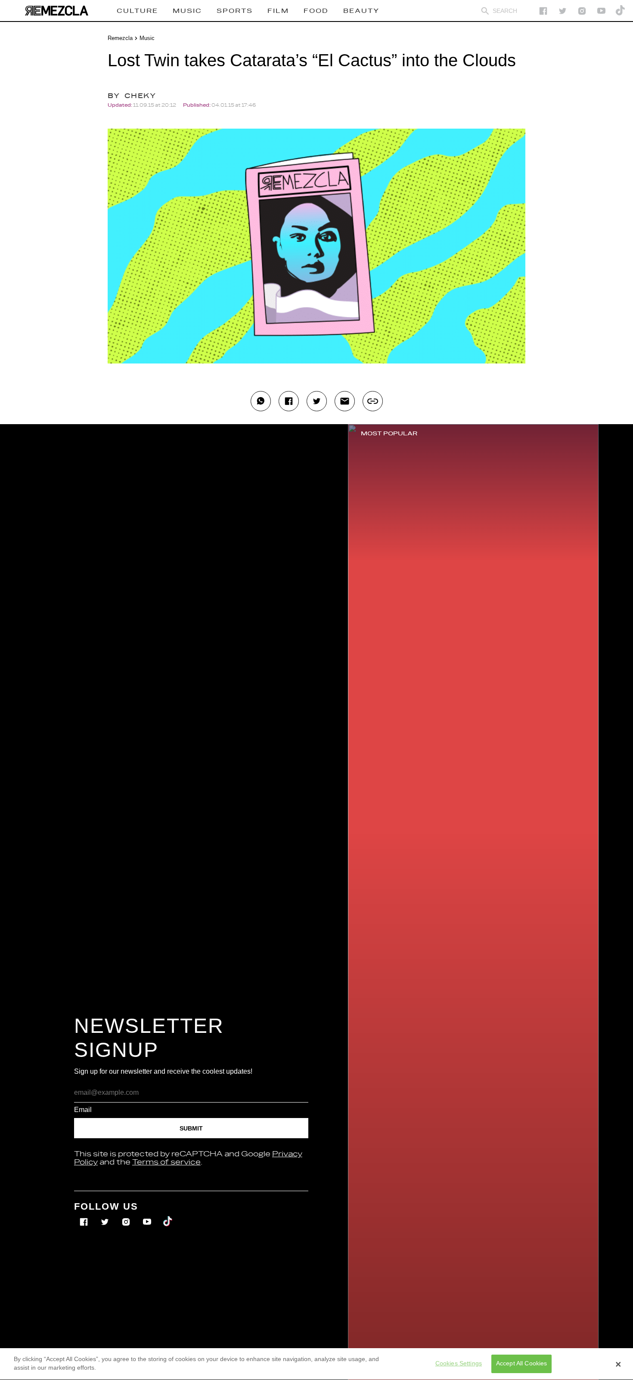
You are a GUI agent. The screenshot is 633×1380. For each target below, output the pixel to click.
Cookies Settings (458, 1363)
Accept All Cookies (521, 1363)
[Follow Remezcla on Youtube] (147, 1216)
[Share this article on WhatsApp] (261, 401)
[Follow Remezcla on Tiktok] (168, 1216)
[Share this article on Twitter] (317, 401)
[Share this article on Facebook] (289, 401)
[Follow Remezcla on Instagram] (582, 11)
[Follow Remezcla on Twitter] (105, 1216)
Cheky (140, 96)
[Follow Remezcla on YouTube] (601, 11)
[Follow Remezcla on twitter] (562, 11)
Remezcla (120, 38)
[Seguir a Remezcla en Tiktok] (620, 11)
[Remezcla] (56, 10)
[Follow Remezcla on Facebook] (543, 11)
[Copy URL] (373, 401)
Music (147, 38)
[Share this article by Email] (345, 401)
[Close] (618, 1364)
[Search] (485, 11)
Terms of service (166, 1162)
